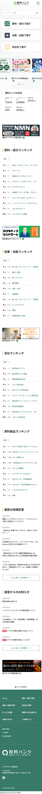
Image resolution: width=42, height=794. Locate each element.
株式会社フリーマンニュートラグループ (26, 401)
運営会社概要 (5, 729)
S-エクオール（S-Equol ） (22, 473)
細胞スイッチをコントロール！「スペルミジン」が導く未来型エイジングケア (20, 520)
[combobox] (6, 159)
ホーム (4, 698)
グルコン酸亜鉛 (18, 468)
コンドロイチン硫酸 (19, 214)
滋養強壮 (15, 294)
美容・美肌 (16, 272)
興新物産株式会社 (18, 379)
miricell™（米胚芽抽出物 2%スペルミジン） (26, 484)
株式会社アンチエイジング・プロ (24, 412)
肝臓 (13, 310)
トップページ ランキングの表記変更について (18, 610)
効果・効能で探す (8, 705)
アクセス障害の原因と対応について (18, 631)
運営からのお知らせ (29, 712)
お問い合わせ (7, 719)
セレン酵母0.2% (18, 457)
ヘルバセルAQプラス (20, 490)
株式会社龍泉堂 (18, 406)
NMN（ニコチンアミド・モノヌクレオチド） (26, 165)
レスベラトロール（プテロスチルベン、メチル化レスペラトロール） (26, 203)
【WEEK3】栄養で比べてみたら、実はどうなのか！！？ (19, 532)
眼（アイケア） (18, 278)
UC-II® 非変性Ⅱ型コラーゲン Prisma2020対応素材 (26, 446)
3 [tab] (23, 84)
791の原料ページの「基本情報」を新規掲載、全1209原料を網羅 (20, 621)
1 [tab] (18, 84)
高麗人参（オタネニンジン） (22, 176)
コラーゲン (16, 170)
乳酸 (13, 495)
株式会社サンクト (18, 368)
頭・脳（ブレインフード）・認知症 (25, 267)
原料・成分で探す (28, 698)
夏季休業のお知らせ (9, 601)
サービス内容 (7, 712)
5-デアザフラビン (18, 187)
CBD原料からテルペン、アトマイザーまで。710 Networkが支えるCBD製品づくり (20, 543)
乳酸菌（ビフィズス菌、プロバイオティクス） (26, 192)
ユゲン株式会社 (18, 384)
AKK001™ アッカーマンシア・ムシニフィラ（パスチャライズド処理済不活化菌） (26, 452)
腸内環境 (15, 283)
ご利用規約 (5, 732)
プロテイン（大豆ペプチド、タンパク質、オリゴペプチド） (26, 181)
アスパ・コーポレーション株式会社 (25, 395)
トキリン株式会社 (18, 417)
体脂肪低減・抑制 (18, 316)
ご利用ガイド (27, 719)
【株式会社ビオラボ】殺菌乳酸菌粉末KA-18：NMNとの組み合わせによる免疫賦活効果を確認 (19, 554)
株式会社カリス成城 (19, 374)
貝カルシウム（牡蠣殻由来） (22, 479)
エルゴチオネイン (18, 208)
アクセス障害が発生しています (16, 640)
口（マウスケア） (18, 305)
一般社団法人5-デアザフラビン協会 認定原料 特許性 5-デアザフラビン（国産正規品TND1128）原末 (26, 463)
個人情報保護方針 (7, 736)
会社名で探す (27, 705)
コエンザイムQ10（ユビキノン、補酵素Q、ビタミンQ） (26, 198)
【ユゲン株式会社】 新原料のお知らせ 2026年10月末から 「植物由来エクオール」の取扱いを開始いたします (21, 567)
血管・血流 (16, 288)
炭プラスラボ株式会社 (20, 390)
